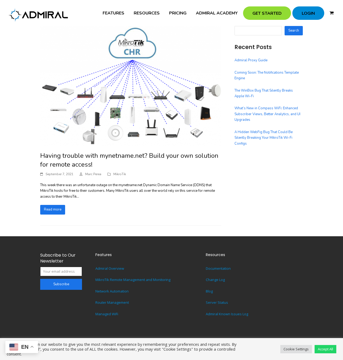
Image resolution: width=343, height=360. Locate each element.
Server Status (217, 302)
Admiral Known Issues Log (227, 314)
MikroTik (119, 174)
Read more (52, 209)
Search (293, 30)
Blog (209, 291)
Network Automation (112, 291)
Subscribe (61, 284)
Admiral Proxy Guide (250, 60)
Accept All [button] (325, 349)
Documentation (218, 268)
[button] (332, 13)
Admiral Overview (109, 268)
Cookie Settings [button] (296, 349)
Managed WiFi (106, 314)
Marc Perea (93, 174)
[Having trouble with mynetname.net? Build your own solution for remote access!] (130, 85)
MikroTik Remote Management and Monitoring (132, 279)
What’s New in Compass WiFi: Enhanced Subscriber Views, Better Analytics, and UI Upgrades (267, 114)
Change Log (215, 279)
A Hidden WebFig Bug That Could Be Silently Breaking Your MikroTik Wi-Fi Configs (263, 138)
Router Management (112, 302)
